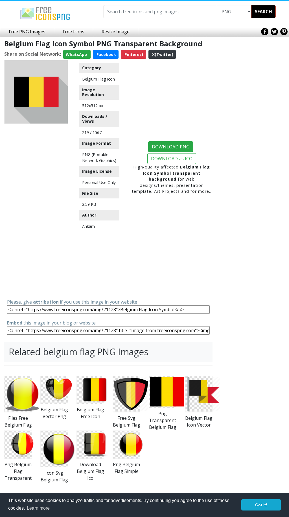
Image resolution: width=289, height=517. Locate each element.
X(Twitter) (162, 54)
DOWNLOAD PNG (170, 147)
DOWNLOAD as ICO (171, 158)
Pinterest (133, 54)
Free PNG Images (27, 32)
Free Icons (73, 32)
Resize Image (116, 32)
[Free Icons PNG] (45, 13)
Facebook (105, 54)
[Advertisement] (36, 211)
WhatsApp (77, 54)
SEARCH (263, 11)
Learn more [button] (38, 508)
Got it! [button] (261, 505)
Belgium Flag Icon (98, 79)
